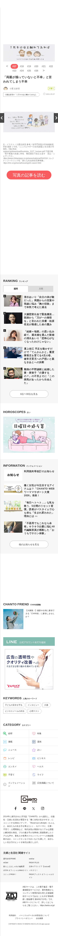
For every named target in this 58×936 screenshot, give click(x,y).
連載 (10, 741)
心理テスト (34, 711)
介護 (46, 705)
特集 (39, 733)
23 (14, 70)
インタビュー (33, 705)
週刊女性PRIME (9, 859)
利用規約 (12, 915)
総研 (10, 733)
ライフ (40, 774)
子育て (51, 88)
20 (36, 66)
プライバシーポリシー (24, 918)
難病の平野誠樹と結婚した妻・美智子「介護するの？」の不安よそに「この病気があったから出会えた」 (39, 376)
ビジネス (41, 758)
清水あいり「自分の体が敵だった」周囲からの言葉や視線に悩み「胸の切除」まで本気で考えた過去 (39, 302)
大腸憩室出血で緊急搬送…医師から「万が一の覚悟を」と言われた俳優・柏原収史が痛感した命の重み (39, 319)
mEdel (5, 863)
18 (22, 66)
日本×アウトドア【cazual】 (40, 866)
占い (39, 750)
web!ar (31, 859)
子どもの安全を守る (13, 705)
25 (29, 70)
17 (14, 66)
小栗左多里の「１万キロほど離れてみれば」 (21, 95)
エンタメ (12, 766)
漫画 (39, 741)
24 (22, 70)
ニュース (12, 750)
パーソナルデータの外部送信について (34, 915)
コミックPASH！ (10, 874)
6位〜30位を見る (29, 394)
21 (44, 66)
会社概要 (39, 918)
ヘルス (40, 766)
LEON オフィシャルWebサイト (15, 870)
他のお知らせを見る (29, 544)
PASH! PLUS (34, 863)
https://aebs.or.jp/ (47, 905)
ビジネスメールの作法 (14, 711)
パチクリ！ (33, 870)
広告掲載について (45, 783)
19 (29, 66)
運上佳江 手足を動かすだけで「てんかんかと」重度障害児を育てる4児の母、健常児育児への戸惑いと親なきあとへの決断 (39, 355)
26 (36, 70)
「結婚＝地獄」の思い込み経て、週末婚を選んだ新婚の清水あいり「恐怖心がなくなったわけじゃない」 (39, 336)
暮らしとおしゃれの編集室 (13, 866)
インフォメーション (16, 784)
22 (51, 66)
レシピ (11, 758)
